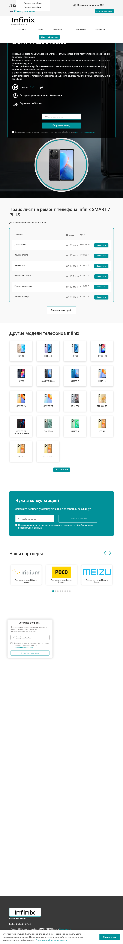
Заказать (101, 245)
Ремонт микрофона (23, 286)
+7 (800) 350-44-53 (24, 11)
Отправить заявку (61, 125)
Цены (40, 29)
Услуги (21, 29)
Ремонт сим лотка (23, 276)
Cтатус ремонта (104, 11)
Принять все (109, 937)
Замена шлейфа (22, 296)
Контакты (100, 29)
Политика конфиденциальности (51, 940)
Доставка (81, 29)
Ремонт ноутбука (32, 7)
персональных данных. (85, 132)
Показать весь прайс (61, 310)
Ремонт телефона (33, 3)
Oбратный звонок (49, 37)
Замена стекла (21, 255)
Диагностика (20, 244)
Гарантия (57, 29)
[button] (105, 553)
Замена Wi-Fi (20, 265)
